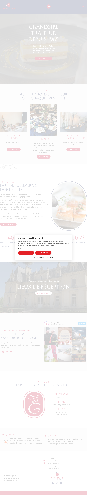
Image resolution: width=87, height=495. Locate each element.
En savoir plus (22, 248)
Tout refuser (43, 253)
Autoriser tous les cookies (26, 253)
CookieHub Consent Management (46, 257)
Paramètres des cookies (60, 253)
